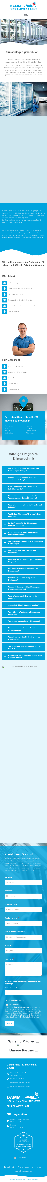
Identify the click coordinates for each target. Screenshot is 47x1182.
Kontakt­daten (10, 1167)
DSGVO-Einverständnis (15, 1000)
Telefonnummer (12, 918)
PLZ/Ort (9, 945)
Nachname (10, 891)
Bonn (6, 428)
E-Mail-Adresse (12, 904)
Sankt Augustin (31, 431)
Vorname (9, 877)
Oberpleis (29, 428)
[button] (23, 470)
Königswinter (9, 433)
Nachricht (9, 959)
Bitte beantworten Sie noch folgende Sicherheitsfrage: (23, 983)
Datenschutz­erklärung (22, 1171)
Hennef (7, 431)
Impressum (36, 1167)
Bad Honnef (9, 426)
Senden (9, 1023)
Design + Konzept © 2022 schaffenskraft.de (23, 1179)
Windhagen (30, 433)
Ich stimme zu (14, 1004)
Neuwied (29, 426)
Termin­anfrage (24, 1167)
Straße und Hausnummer (15, 932)
